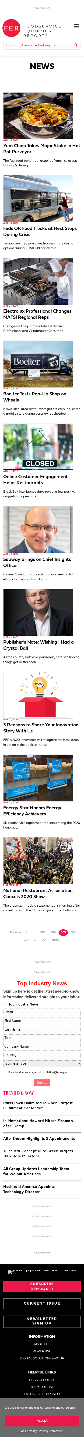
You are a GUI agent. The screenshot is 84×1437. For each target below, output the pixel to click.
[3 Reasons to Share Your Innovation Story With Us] (38, 695)
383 (42, 932)
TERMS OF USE (42, 1387)
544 (44, 940)
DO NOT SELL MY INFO (42, 1394)
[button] (42, 1286)
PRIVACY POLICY (42, 1380)
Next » (56, 940)
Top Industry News (23, 1004)
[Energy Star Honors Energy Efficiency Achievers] (38, 778)
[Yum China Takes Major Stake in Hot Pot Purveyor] (38, 116)
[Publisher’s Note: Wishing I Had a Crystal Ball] (38, 612)
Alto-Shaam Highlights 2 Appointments (39, 1139)
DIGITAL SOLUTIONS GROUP (42, 1358)
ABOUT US (42, 1344)
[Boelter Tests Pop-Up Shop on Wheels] (38, 364)
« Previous (14, 932)
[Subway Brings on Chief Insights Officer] (38, 529)
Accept (42, 1421)
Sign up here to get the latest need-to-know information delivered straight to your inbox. (42, 994)
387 (26, 940)
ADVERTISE (42, 1351)
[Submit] (75, 45)
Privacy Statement (51, 1431)
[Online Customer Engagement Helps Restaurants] (38, 447)
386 (73, 932)
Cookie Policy (28, 1431)
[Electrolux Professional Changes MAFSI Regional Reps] (38, 281)
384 (53, 932)
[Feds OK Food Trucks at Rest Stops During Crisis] (38, 198)
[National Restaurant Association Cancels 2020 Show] (38, 861)
